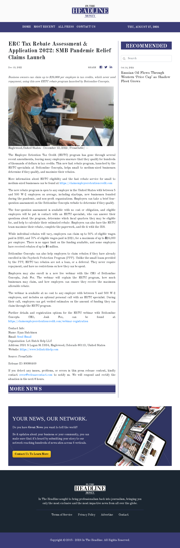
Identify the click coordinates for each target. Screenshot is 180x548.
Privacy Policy (86, 514)
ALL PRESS (66, 27)
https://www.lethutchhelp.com (39, 349)
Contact (124, 514)
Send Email (24, 337)
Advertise (107, 514)
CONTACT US (86, 27)
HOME (26, 27)
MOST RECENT (44, 27)
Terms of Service (61, 514)
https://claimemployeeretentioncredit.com (86, 183)
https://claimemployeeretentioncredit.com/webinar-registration (48, 321)
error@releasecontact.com (35, 375)
